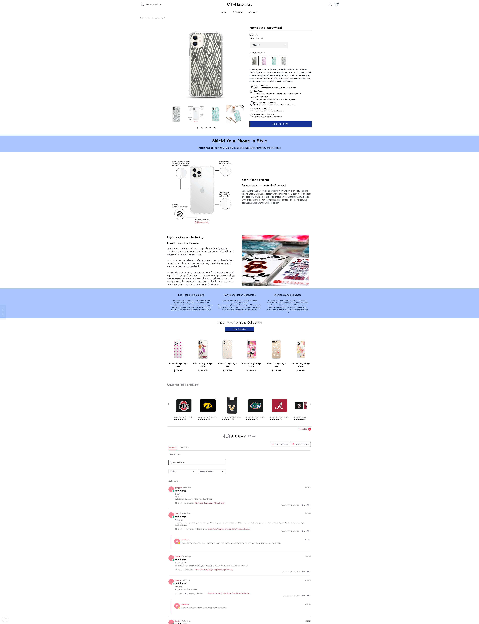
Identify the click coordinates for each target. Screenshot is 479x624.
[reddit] (214, 128)
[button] (176, 114)
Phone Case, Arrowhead (156, 18)
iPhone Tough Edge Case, (178, 365)
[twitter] (201, 128)
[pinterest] (210, 128)
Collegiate (237, 12)
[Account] (330, 4)
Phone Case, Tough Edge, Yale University (209, 503)
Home (142, 18)
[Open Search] (142, 4)
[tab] (280, 444)
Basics (252, 12)
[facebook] (197, 128)
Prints (224, 12)
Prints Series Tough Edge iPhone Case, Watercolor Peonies (229, 529)
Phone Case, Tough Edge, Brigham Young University (214, 570)
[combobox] (182, 471)
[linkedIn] (206, 128)
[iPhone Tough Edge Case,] (178, 349)
